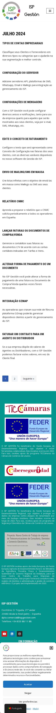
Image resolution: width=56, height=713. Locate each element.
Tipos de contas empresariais (22, 43)
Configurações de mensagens (22, 102)
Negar (28, 692)
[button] (51, 647)
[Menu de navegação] (50, 10)
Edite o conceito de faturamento (24, 138)
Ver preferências (28, 701)
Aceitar (28, 684)
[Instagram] (19, 634)
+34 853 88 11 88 (22, 621)
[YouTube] (4, 634)
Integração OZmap (15, 301)
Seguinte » (28, 378)
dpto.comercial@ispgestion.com (19, 617)
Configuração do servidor (20, 72)
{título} (28, 708)
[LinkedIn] (12, 634)
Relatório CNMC (13, 201)
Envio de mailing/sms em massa (23, 172)
